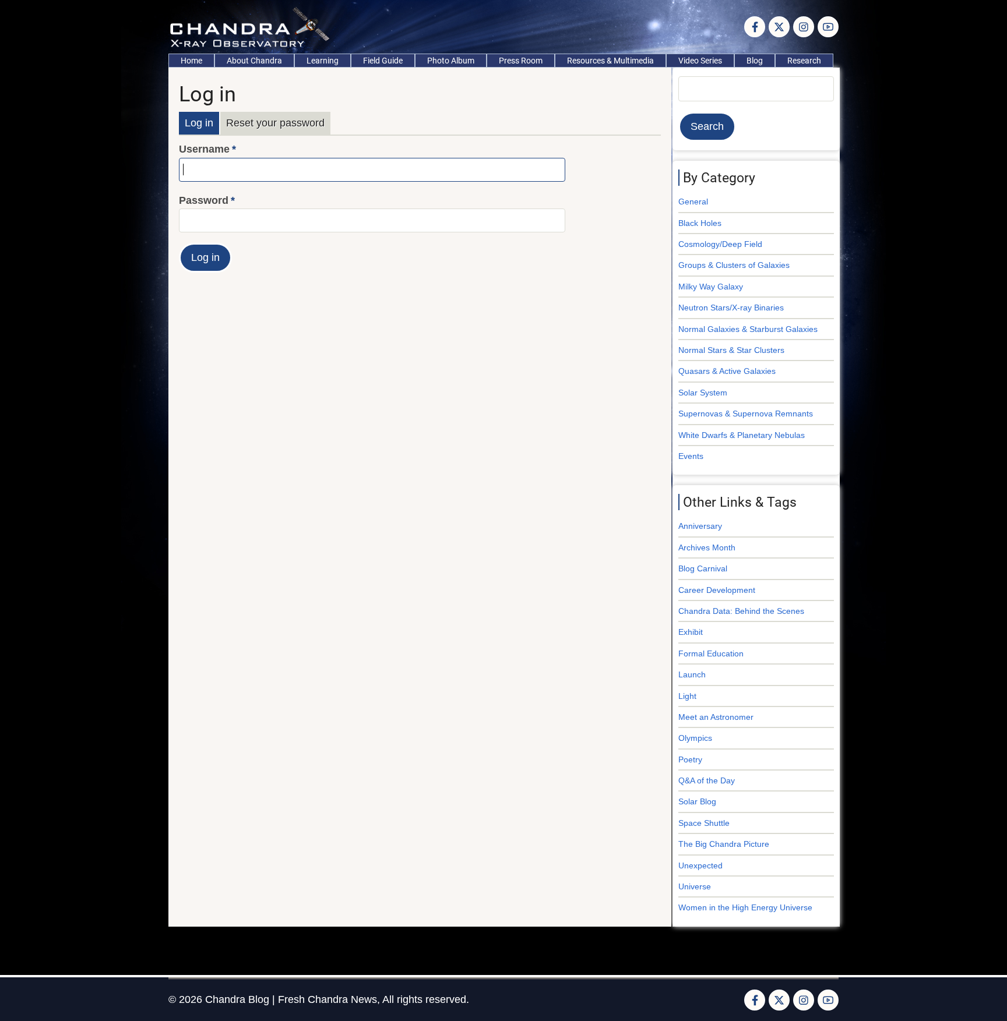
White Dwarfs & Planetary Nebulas (741, 435)
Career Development (716, 590)
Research (804, 60)
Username (204, 149)
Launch (692, 674)
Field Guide (383, 60)
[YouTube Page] (828, 26)
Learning (323, 60)
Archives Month (706, 547)
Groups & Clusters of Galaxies (734, 265)
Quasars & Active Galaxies (727, 371)
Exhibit (690, 632)
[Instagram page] (803, 26)
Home (191, 60)
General (693, 201)
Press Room (521, 60)
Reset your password (275, 123)
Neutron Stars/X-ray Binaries (731, 307)
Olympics (695, 738)
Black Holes (699, 223)
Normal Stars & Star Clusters (731, 350)
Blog (755, 60)
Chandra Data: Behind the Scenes (741, 611)
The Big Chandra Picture (723, 844)
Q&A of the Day (706, 780)
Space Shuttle (704, 823)
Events (690, 456)
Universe (694, 886)
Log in (199, 123)
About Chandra (254, 60)
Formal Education (711, 653)
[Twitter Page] (779, 26)
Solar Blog (697, 801)
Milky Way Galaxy (710, 286)
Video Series (700, 60)
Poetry (690, 759)
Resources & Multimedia (610, 60)
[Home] (252, 26)
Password (203, 200)
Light (687, 696)
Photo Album (450, 60)
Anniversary (700, 526)
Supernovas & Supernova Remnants (745, 413)
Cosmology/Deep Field (720, 244)
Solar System (702, 392)
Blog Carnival (702, 568)
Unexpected (700, 865)
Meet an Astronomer (716, 717)
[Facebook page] (754, 26)
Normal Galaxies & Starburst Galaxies (748, 329)
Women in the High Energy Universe (745, 907)
